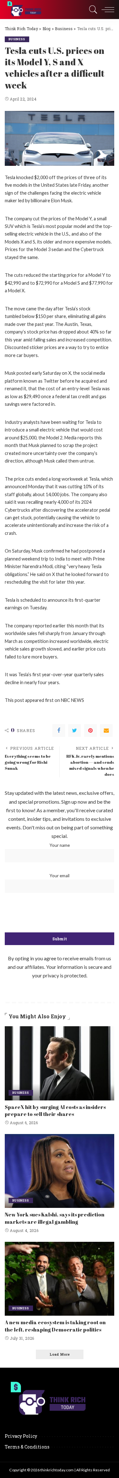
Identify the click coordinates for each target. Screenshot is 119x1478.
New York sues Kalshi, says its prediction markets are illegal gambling (54, 1218)
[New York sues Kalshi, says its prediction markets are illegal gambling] (59, 1171)
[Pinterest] (90, 730)
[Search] (91, 9)
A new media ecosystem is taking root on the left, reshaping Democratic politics (55, 1326)
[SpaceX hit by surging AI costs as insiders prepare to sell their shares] (59, 1063)
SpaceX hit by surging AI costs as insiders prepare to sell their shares (55, 1111)
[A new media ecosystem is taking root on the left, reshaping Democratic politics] (59, 1279)
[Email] (106, 730)
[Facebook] (58, 730)
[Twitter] (74, 730)
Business (17, 39)
